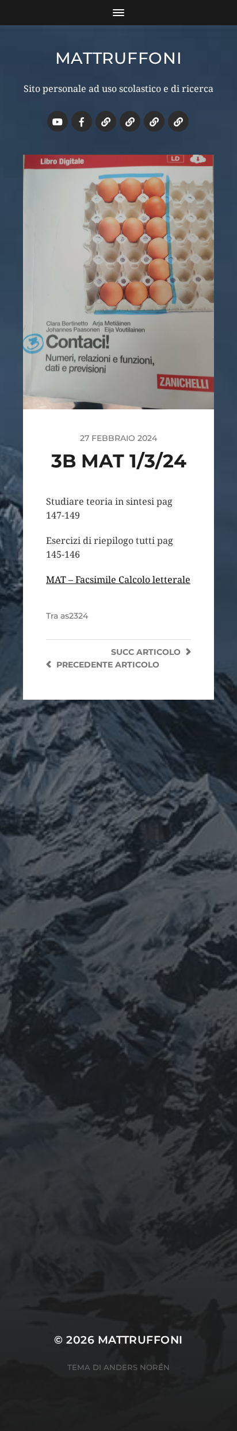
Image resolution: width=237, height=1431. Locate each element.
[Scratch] (105, 121)
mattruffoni (118, 58)
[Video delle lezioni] (57, 121)
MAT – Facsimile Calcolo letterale (118, 579)
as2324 (74, 616)
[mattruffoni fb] (81, 121)
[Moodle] (178, 121)
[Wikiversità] (130, 121)
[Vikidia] (154, 121)
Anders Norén (137, 1367)
